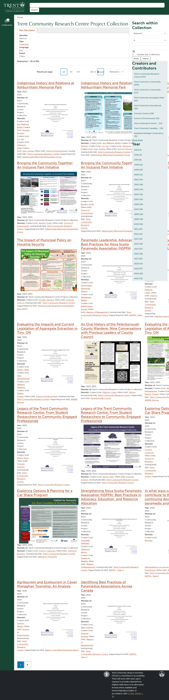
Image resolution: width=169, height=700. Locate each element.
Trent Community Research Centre (43, 154)
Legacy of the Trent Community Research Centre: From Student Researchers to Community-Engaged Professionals (47, 414)
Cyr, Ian (20, 139)
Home (20, 17)
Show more (137, 140)
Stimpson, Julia (129, 146)
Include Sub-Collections (148, 54)
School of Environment (57, 151)
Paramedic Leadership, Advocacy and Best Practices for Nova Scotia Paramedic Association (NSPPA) (111, 244)
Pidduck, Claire (109, 392)
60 (71, 72)
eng (21, 50)
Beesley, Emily (45, 223)
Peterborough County (101, 398)
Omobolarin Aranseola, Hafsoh (86, 288)
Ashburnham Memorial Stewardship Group (42, 157)
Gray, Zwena (28, 151)
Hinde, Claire (23, 370)
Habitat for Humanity (47, 557)
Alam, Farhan (87, 627)
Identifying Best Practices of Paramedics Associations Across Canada (106, 586)
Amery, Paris (22, 458)
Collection (24, 44)
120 (78, 72)
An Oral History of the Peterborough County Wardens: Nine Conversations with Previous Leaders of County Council (111, 330)
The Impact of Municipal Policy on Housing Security (44, 242)
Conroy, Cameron (47, 551)
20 (64, 72)
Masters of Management (97, 312)
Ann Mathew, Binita (111, 143)
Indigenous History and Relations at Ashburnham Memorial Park (45, 85)
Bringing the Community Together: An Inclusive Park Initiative (45, 165)
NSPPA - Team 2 (116, 570)
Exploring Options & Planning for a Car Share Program (44, 493)
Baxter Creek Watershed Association (61, 650)
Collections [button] (7, 25)
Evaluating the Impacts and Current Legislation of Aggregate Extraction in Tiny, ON (47, 328)
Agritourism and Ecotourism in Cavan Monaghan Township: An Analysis (47, 584)
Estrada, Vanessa (46, 300)
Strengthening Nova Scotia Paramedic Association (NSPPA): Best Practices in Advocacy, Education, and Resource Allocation (111, 497)
